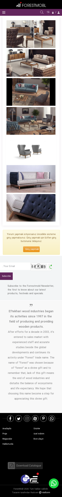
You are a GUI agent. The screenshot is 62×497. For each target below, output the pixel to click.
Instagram (27, 418)
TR (48, 12)
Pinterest (43, 418)
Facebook (10, 418)
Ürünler (37, 428)
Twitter (19, 418)
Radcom (34, 492)
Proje (4, 434)
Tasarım (16, 492)
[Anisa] (31, 34)
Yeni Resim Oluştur (51, 267)
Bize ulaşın (38, 439)
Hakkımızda (7, 444)
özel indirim (39, 434)
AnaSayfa (6, 428)
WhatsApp (52, 418)
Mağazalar (7, 439)
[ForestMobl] (31, 4)
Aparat (35, 418)
